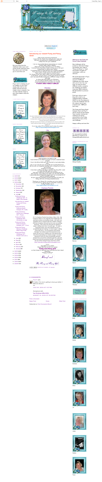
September (19, 190)
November (19, 186)
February (18, 246)
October (18, 188)
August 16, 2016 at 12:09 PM (44, 295)
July (17, 194)
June (17, 238)
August (18, 192)
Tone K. (35, 279)
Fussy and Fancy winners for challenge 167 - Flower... (22, 213)
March (18, 244)
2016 (16, 182)
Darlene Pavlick (47, 188)
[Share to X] (33, 267)
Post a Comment (34, 298)
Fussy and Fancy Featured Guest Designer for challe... (21, 208)
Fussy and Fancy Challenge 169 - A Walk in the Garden (21, 198)
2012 (16, 257)
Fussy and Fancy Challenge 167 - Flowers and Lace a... (21, 234)
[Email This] (30, 267)
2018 (16, 178)
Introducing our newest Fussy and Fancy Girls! (22, 203)
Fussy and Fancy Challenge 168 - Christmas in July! (21, 218)
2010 (16, 261)
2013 (16, 255)
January (18, 248)
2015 (16, 251)
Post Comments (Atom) (44, 304)
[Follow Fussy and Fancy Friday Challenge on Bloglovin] (51, 46)
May (17, 240)
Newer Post (32, 301)
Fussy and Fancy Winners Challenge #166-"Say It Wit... (21, 229)
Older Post (62, 301)
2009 (16, 263)
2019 (16, 176)
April (17, 242)
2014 (16, 253)
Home (47, 301)
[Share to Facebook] (35, 267)
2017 (16, 180)
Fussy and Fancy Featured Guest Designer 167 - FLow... (22, 223)
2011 (16, 259)
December (19, 184)
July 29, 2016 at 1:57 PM (42, 287)
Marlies (47, 88)
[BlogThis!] (32, 267)
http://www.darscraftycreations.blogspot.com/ (47, 242)
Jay (47, 130)
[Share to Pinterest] (36, 267)
